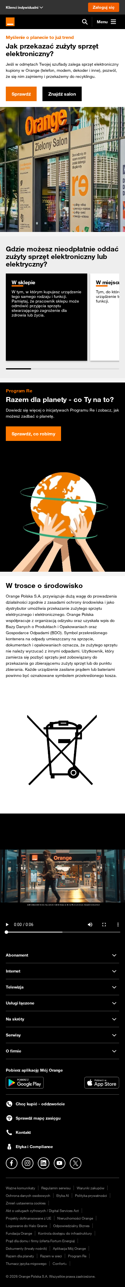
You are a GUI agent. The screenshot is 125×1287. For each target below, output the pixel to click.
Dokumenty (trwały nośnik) (26, 1248)
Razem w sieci (51, 1256)
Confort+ (60, 1263)
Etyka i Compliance (34, 1146)
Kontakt (23, 1132)
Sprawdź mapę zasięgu (38, 1118)
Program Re (77, 1256)
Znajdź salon (62, 94)
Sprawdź (21, 94)
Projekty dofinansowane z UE (28, 1218)
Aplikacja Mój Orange (69, 1248)
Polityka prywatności (91, 1195)
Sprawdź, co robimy (33, 434)
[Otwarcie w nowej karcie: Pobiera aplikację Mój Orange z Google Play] (25, 1082)
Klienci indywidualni (22, 7)
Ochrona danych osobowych (28, 1195)
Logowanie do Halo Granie (26, 1225)
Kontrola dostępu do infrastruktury (65, 1233)
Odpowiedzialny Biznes (71, 1225)
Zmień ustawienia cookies (26, 1203)
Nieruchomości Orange (75, 1218)
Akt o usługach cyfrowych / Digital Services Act (42, 1210)
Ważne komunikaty (20, 1188)
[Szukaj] (85, 22)
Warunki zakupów (90, 1188)
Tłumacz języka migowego (26, 1263)
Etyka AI (62, 1195)
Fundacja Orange (19, 1233)
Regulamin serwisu (56, 1188)
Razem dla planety (20, 1256)
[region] (62, 321)
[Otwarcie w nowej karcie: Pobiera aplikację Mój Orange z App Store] (101, 1082)
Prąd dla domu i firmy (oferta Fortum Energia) (40, 1240)
